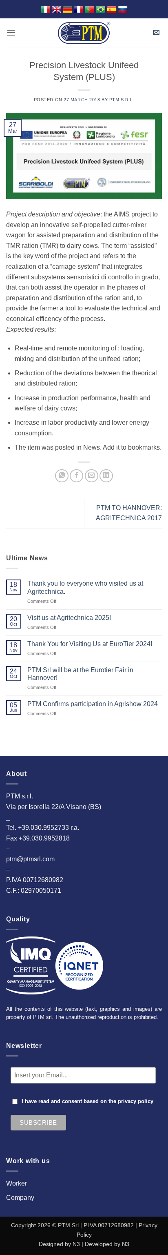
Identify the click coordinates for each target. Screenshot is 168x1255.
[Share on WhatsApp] (62, 476)
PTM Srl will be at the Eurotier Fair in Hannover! (80, 674)
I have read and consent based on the (87, 1101)
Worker (16, 1183)
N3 (76, 1244)
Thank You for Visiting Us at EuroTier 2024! (89, 643)
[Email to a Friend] (91, 476)
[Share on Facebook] (76, 476)
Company (20, 1197)
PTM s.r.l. (122, 99)
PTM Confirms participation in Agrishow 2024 (92, 703)
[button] (11, 32)
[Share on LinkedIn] (106, 476)
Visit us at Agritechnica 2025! (69, 617)
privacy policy (135, 1101)
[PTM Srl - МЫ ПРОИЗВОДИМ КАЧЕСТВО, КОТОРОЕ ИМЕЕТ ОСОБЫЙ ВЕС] (84, 32)
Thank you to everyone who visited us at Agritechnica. (85, 587)
